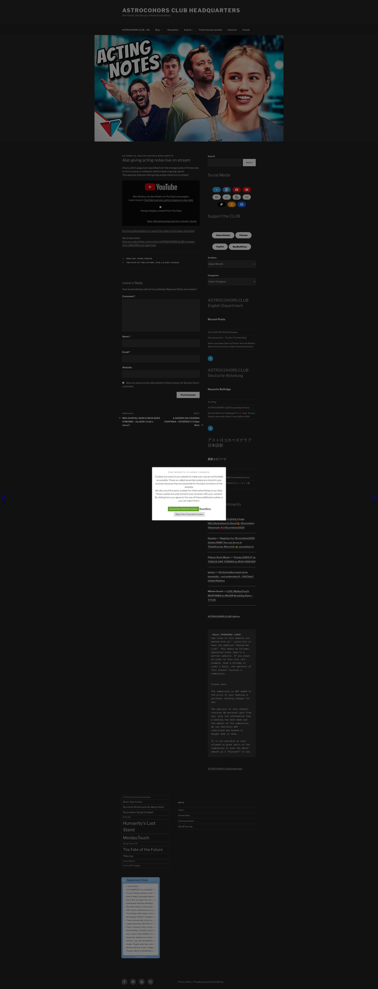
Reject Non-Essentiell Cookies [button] (189, 514)
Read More (205, 509)
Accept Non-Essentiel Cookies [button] (183, 509)
